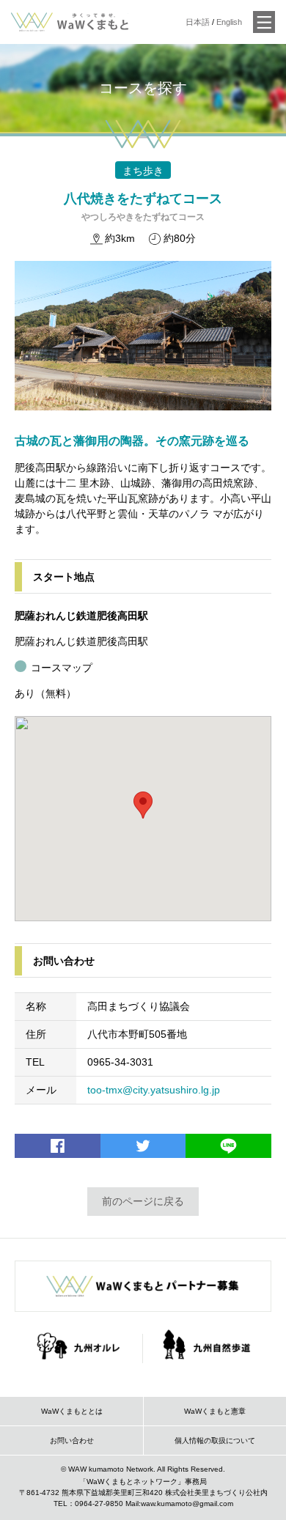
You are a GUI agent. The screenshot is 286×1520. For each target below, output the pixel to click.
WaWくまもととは (72, 1411)
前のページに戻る (143, 1201)
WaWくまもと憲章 (215, 1411)
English (229, 22)
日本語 (198, 22)
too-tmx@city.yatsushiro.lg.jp (153, 1090)
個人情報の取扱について (215, 1440)
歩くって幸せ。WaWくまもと (69, 22)
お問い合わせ (72, 1440)
